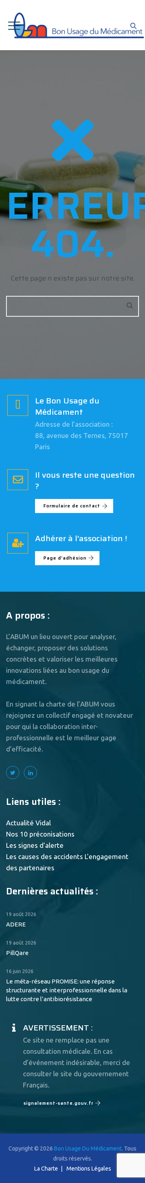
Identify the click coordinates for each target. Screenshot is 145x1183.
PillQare (17, 952)
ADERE (16, 924)
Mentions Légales (88, 1168)
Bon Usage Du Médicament (88, 1148)
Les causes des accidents (44, 856)
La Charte (46, 1168)
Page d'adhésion (65, 558)
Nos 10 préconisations (40, 834)
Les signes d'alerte (35, 845)
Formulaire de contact (72, 506)
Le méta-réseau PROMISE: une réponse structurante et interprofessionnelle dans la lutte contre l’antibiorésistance (66, 990)
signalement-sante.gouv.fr (58, 1103)
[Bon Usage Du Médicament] (78, 25)
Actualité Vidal (28, 823)
